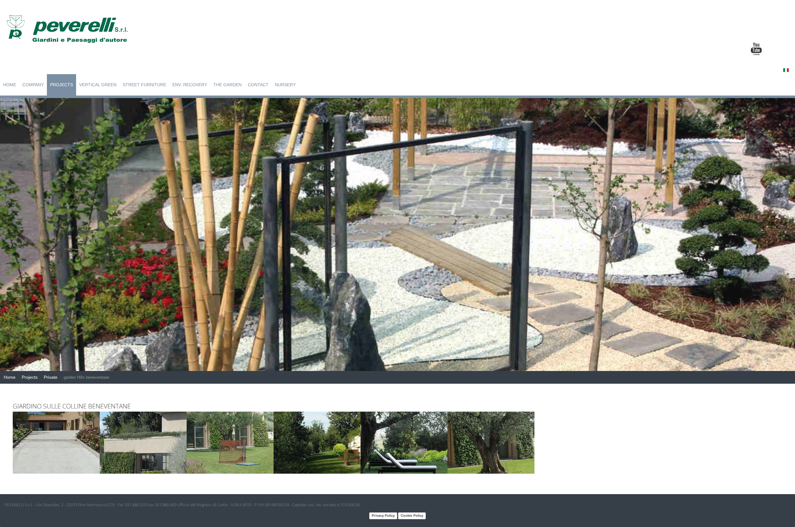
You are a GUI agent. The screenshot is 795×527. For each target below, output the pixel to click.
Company (33, 84)
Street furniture (144, 84)
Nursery (285, 84)
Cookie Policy (412, 515)
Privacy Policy (383, 515)
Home (9, 84)
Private (50, 377)
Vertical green (97, 84)
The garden (227, 84)
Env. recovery (189, 84)
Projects (61, 84)
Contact (258, 84)
